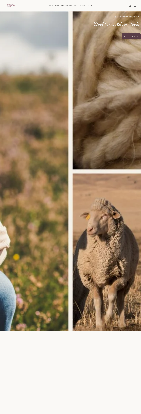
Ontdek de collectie (131, 36)
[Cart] (135, 5)
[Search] (125, 5)
